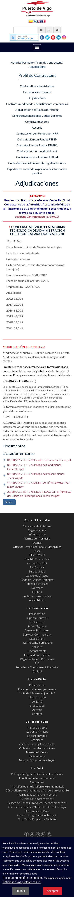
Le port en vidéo (37, 735)
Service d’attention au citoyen (37, 760)
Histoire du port (37, 727)
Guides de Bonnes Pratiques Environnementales (37, 802)
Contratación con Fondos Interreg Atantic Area (37, 163)
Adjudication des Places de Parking (37, 109)
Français (43, 21)
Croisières (37, 739)
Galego (35, 21)
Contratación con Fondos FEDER (37, 151)
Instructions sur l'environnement (37, 794)
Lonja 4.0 (37, 701)
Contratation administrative (37, 86)
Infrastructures (37, 697)
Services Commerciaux (37, 634)
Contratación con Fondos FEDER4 (37, 157)
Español (30, 21)
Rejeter (20, 890)
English (39, 21)
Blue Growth (37, 554)
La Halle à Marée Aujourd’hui (37, 693)
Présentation (37, 613)
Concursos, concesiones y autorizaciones (37, 115)
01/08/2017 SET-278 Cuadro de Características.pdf (39, 460)
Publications (37, 567)
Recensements (37, 650)
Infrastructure (37, 534)
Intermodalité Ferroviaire (37, 642)
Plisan (37, 550)
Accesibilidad (37, 600)
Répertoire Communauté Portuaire (37, 667)
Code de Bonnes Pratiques (37, 579)
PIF (37, 663)
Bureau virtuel (37, 571)
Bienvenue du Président (37, 526)
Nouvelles (37, 587)
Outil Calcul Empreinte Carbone (37, 819)
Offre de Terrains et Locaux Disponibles (37, 546)
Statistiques (37, 622)
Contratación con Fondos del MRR (37, 133)
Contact (37, 592)
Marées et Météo (37, 752)
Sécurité (37, 646)
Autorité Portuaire (22, 62)
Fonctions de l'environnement (37, 778)
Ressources (37, 782)
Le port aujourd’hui (37, 617)
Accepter (52, 890)
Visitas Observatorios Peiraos (37, 748)
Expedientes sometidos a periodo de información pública (37, 171)
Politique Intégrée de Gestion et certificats (37, 774)
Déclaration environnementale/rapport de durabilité (37, 790)
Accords (37, 127)
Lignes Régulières (37, 626)
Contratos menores (37, 121)
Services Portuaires (37, 630)
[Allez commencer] (57, 30)
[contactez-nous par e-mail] (49, 30)
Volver (9, 502)
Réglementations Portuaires (37, 659)
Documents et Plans (37, 811)
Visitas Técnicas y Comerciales (37, 744)
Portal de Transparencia (37, 596)
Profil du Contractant (49, 62)
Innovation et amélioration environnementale (37, 786)
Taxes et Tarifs (37, 638)
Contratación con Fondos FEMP (37, 139)
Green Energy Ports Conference (37, 815)
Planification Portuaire (37, 538)
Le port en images (37, 731)
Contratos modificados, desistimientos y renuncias (37, 104)
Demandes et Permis (37, 655)
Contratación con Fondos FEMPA (37, 145)
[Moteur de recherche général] (41, 30)
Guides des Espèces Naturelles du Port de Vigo (37, 807)
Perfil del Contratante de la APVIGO (37, 216)
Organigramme (37, 530)
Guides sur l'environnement (37, 798)
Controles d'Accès (37, 575)
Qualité (37, 542)
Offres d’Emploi (37, 563)
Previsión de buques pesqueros (37, 689)
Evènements (37, 756)
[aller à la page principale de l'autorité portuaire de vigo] (37, 8)
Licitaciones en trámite (37, 92)
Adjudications (37, 66)
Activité (37, 709)
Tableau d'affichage (37, 583)
